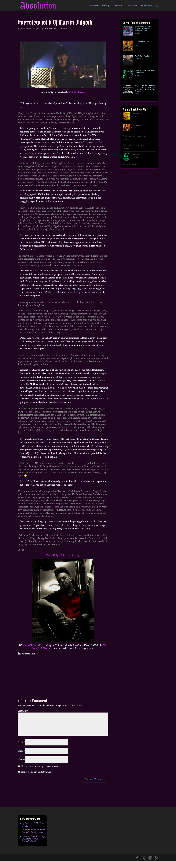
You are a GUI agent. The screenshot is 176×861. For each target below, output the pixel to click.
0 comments (63, 28)
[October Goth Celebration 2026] (128, 46)
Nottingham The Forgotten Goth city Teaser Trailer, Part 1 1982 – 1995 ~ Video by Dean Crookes (145, 88)
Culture (118, 6)
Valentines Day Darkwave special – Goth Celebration (33, 839)
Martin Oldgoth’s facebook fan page (63, 555)
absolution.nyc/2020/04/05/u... (135, 145)
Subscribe (132, 6)
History (105, 6)
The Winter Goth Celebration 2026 (33, 831)
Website (21, 759)
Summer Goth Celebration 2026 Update (144, 72)
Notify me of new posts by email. (36, 772)
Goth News (145, 6)
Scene (55, 28)
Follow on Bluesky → (130, 165)
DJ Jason (26, 829)
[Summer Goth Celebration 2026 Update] (128, 75)
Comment (23, 711)
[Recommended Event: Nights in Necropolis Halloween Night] (128, 31)
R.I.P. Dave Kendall (142, 56)
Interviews (94, 6)
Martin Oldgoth (29, 645)
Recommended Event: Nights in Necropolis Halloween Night (143, 29)
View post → (136, 114)
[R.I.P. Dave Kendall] (128, 61)
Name (21, 742)
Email (21, 751)
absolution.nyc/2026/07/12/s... (135, 136)
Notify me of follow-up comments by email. (41, 766)
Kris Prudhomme (25, 28)
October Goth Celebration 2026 (144, 43)
